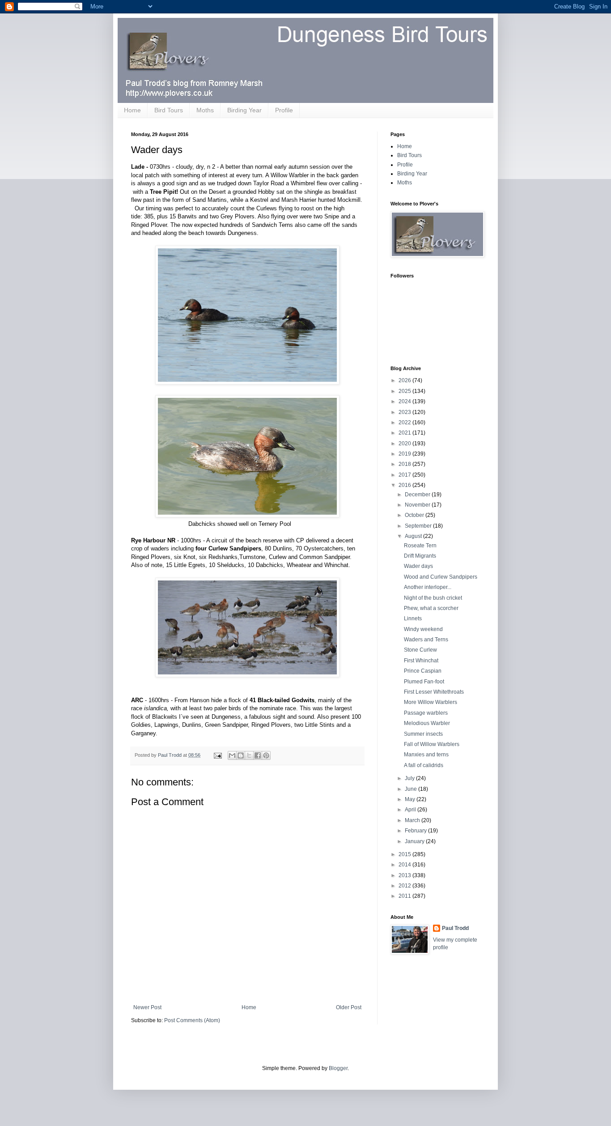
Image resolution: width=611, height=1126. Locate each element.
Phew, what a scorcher (431, 608)
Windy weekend (423, 629)
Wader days (418, 566)
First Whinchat (421, 660)
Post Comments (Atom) (192, 1020)
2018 (405, 464)
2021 (405, 433)
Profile (284, 110)
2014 (405, 865)
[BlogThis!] (240, 755)
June (411, 789)
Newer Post (147, 1007)
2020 (405, 443)
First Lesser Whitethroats (434, 692)
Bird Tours (168, 110)
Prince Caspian (422, 671)
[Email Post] (217, 755)
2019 (405, 454)
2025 (405, 391)
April (411, 809)
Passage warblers (426, 713)
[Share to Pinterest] (266, 755)
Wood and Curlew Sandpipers (440, 577)
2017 (405, 475)
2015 (405, 854)
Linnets (413, 618)
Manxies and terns (426, 754)
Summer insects (423, 734)
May (410, 799)
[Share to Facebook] (257, 755)
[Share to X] (249, 755)
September (419, 526)
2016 (405, 485)
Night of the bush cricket (433, 598)
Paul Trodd (455, 928)
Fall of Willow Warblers (431, 744)
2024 (405, 401)
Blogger (338, 1068)
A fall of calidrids (423, 765)
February (416, 830)
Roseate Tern (420, 545)
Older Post (348, 1007)
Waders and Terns (426, 639)
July (410, 778)
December (418, 494)
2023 (405, 412)
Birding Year (244, 110)
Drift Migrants (420, 556)
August (414, 536)
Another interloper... (427, 587)
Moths (205, 110)
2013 (405, 875)
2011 (405, 896)
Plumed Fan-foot (424, 681)
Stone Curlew (420, 650)
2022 (405, 422)
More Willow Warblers (430, 702)
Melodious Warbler (427, 723)
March (413, 820)
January (415, 841)
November (418, 505)
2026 (405, 380)
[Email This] (232, 755)
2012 (405, 886)
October (415, 515)
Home (132, 110)
